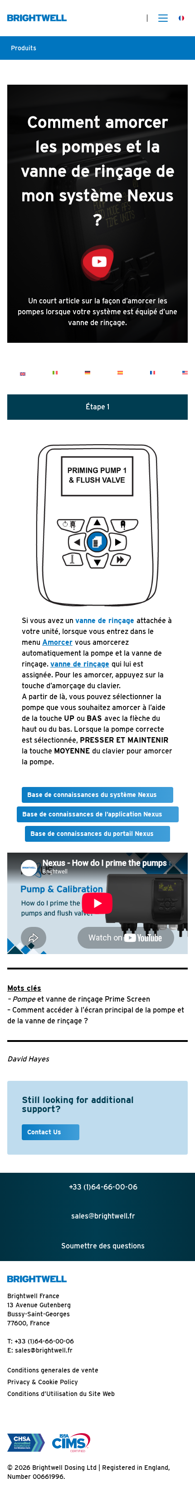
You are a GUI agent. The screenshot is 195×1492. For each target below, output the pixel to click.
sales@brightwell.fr (44, 1350)
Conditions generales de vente (52, 1370)
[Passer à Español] (120, 372)
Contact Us (45, 1132)
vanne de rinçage (104, 620)
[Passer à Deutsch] (87, 372)
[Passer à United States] (185, 372)
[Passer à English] (22, 373)
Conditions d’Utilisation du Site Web (61, 1393)
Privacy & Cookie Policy (42, 1382)
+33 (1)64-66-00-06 (44, 1341)
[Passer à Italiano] (55, 372)
